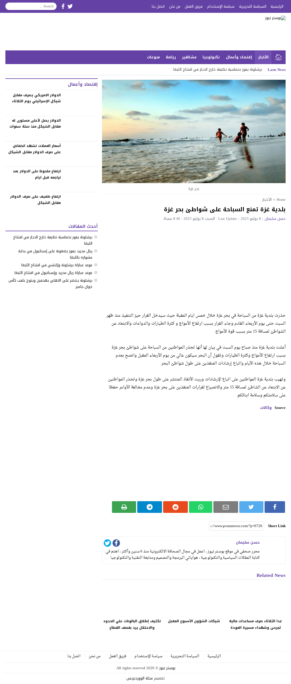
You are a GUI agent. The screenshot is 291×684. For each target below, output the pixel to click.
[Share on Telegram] (150, 507)
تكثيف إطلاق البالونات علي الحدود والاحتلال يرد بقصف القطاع (132, 624)
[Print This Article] (124, 507)
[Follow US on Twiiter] (70, 6)
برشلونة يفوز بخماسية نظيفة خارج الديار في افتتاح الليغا (52, 240)
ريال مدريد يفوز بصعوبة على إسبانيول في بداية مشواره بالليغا (55, 254)
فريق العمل (194, 6)
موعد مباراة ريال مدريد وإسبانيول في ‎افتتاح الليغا (53, 272)
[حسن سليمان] (273, 547)
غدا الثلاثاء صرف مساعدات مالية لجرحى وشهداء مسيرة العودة (255, 624)
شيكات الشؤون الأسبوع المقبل (194, 621)
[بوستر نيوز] (249, 32)
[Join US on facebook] (63, 6)
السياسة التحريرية (252, 6)
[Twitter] (107, 544)
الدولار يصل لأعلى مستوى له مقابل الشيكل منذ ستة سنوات (35, 123)
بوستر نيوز (167, 667)
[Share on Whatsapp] (200, 507)
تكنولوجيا (211, 57)
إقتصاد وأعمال (239, 57)
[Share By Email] (226, 507)
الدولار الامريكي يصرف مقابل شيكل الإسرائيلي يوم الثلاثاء (36, 98)
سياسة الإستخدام (220, 6)
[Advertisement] (194, 263)
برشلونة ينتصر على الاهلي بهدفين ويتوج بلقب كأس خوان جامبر (50, 283)
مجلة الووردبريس (139, 678)
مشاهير (189, 57)
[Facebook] (116, 544)
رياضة (171, 57)
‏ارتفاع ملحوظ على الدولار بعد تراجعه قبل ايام (37, 174)
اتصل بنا (158, 6)
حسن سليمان (275, 218)
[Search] (10, 6)
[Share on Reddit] (175, 507)
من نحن (174, 6)
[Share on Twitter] (251, 507)
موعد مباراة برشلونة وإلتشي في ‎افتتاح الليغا (56, 265)
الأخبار (263, 57)
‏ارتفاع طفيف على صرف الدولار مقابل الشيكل (35, 199)
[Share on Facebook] (275, 507)
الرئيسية (277, 6)
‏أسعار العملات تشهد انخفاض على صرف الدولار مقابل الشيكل (34, 149)
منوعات (153, 57)
